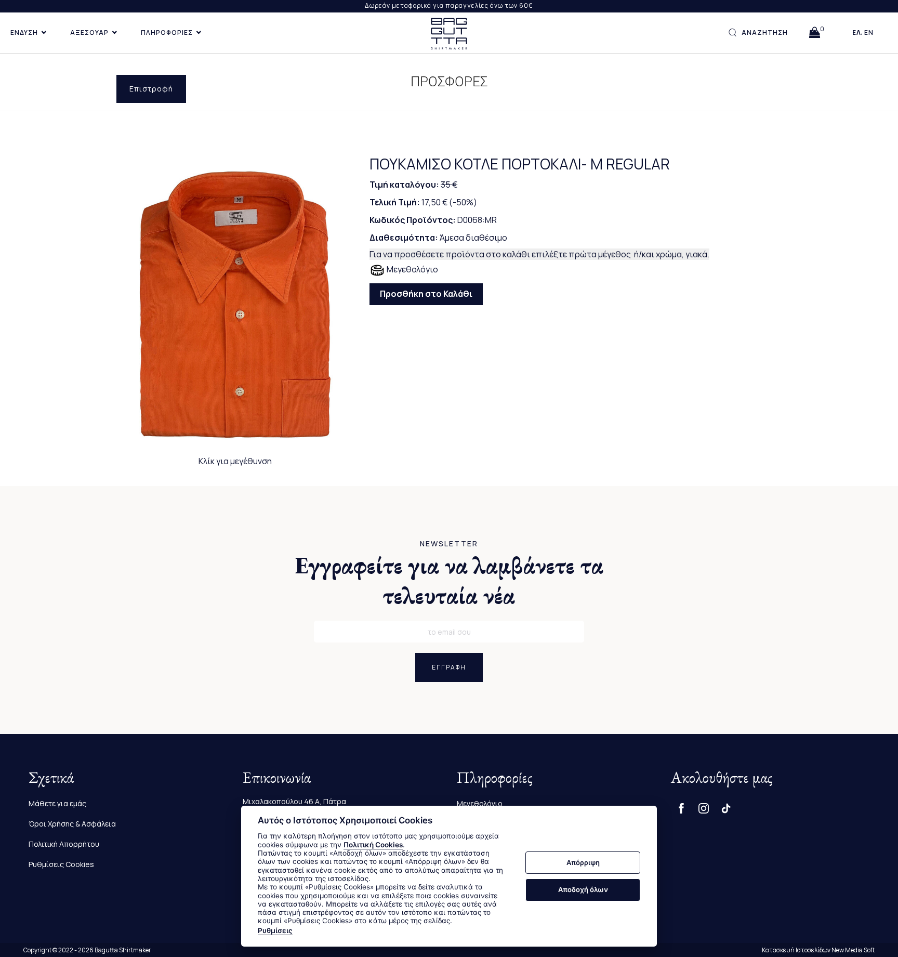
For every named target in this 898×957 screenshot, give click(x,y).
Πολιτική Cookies (373, 845)
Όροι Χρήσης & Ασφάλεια (72, 824)
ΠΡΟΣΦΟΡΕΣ (449, 81)
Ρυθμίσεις (275, 930)
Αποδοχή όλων (583, 889)
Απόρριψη (583, 862)
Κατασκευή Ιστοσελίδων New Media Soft (818, 950)
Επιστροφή (151, 89)
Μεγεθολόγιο (411, 269)
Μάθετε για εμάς (57, 803)
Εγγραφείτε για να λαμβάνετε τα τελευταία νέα (449, 580)
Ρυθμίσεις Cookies (61, 864)
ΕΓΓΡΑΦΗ (449, 667)
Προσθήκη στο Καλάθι (426, 293)
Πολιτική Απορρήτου (64, 844)
